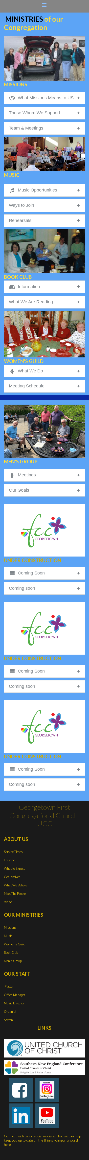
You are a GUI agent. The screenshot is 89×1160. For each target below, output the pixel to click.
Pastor (9, 986)
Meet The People (15, 894)
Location (9, 860)
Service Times (13, 852)
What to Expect (14, 868)
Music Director (14, 1003)
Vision (8, 902)
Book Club (11, 952)
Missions (10, 927)
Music (8, 936)
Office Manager (14, 995)
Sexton (8, 1020)
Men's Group (13, 961)
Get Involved (12, 877)
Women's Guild (14, 944)
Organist (10, 1011)
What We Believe (15, 885)
